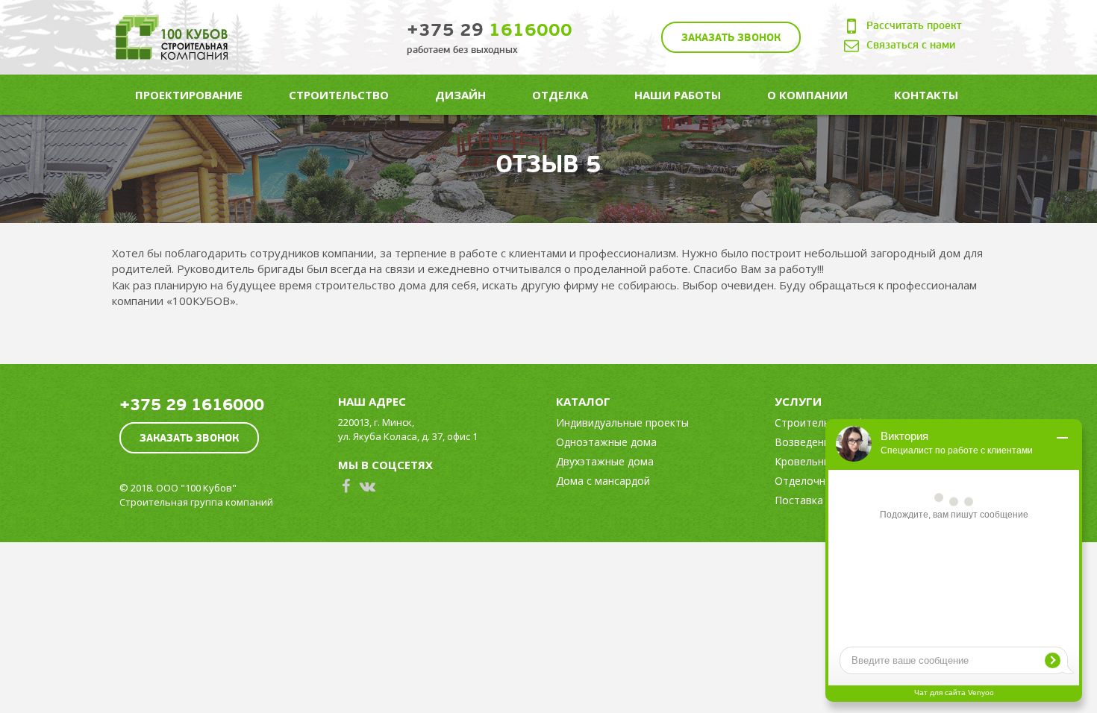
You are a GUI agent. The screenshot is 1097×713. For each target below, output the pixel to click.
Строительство (339, 94)
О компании (807, 94)
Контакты (926, 94)
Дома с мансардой (603, 481)
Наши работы (677, 94)
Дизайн (460, 94)
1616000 (489, 30)
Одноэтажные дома (606, 442)
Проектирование (189, 94)
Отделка (560, 94)
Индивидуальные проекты (622, 422)
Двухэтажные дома (605, 461)
